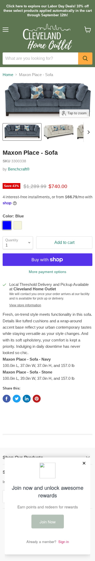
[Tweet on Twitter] (17, 399)
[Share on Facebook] (7, 399)
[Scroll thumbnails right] (87, 132)
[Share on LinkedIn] (27, 399)
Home (8, 74)
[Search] (85, 58)
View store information (25, 305)
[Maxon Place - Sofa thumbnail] (22, 132)
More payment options (47, 272)
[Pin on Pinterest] (37, 399)
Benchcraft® (19, 169)
